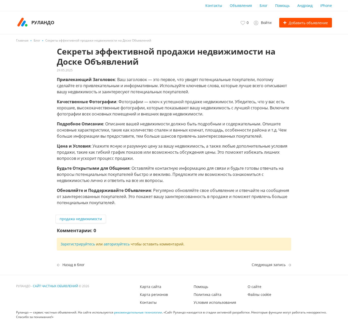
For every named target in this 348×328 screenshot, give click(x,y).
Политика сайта (207, 294)
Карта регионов (154, 294)
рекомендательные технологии (138, 312)
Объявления (241, 5)
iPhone (326, 5)
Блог (263, 5)
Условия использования (215, 302)
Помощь (282, 5)
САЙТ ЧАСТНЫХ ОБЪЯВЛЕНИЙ (55, 286)
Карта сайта (150, 286)
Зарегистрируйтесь (78, 244)
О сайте (254, 286)
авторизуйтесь (117, 244)
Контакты (213, 5)
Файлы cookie (259, 294)
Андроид (305, 5)
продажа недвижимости (81, 218)
